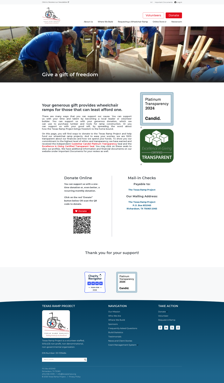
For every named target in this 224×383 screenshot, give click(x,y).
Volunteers (153, 15)
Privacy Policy (74, 377)
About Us (88, 22)
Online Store (158, 22)
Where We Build (105, 22)
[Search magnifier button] (85, 360)
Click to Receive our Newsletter (54, 2)
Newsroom (176, 22)
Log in (179, 2)
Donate (174, 15)
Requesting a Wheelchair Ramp (133, 22)
